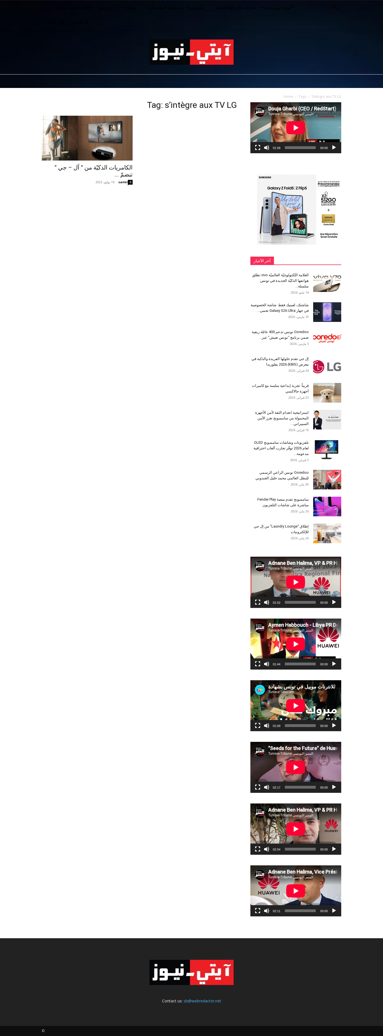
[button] (334, 8)
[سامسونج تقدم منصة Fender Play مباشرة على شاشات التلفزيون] (327, 506)
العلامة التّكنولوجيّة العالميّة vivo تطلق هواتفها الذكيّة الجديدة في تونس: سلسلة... (280, 280)
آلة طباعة (80, 22)
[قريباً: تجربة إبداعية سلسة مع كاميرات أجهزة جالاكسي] (327, 393)
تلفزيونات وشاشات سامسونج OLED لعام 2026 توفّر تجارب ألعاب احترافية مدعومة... (281, 448)
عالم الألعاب (55, 22)
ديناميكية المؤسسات (165, 7)
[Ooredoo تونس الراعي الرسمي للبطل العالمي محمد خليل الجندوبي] (327, 479)
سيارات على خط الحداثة (236, 7)
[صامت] (266, 147)
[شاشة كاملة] (257, 147)
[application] (295, 127)
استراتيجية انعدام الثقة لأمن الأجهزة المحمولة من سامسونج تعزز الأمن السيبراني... (282, 418)
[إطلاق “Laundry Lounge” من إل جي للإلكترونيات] (327, 533)
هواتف (131, 7)
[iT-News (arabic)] (191, 52)
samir (123, 182)
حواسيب (197, 7)
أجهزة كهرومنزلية (278, 7)
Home (288, 96)
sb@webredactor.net (202, 1001)
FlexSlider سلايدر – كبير (68, 7)
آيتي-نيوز (105, 7)
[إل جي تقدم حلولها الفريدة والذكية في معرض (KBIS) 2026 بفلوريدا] (327, 366)
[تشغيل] (334, 147)
